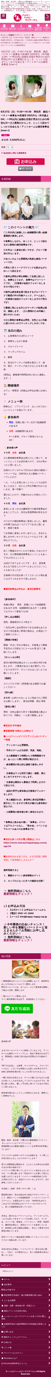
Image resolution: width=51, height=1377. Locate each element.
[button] (3, 16)
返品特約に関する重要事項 (14, 153)
